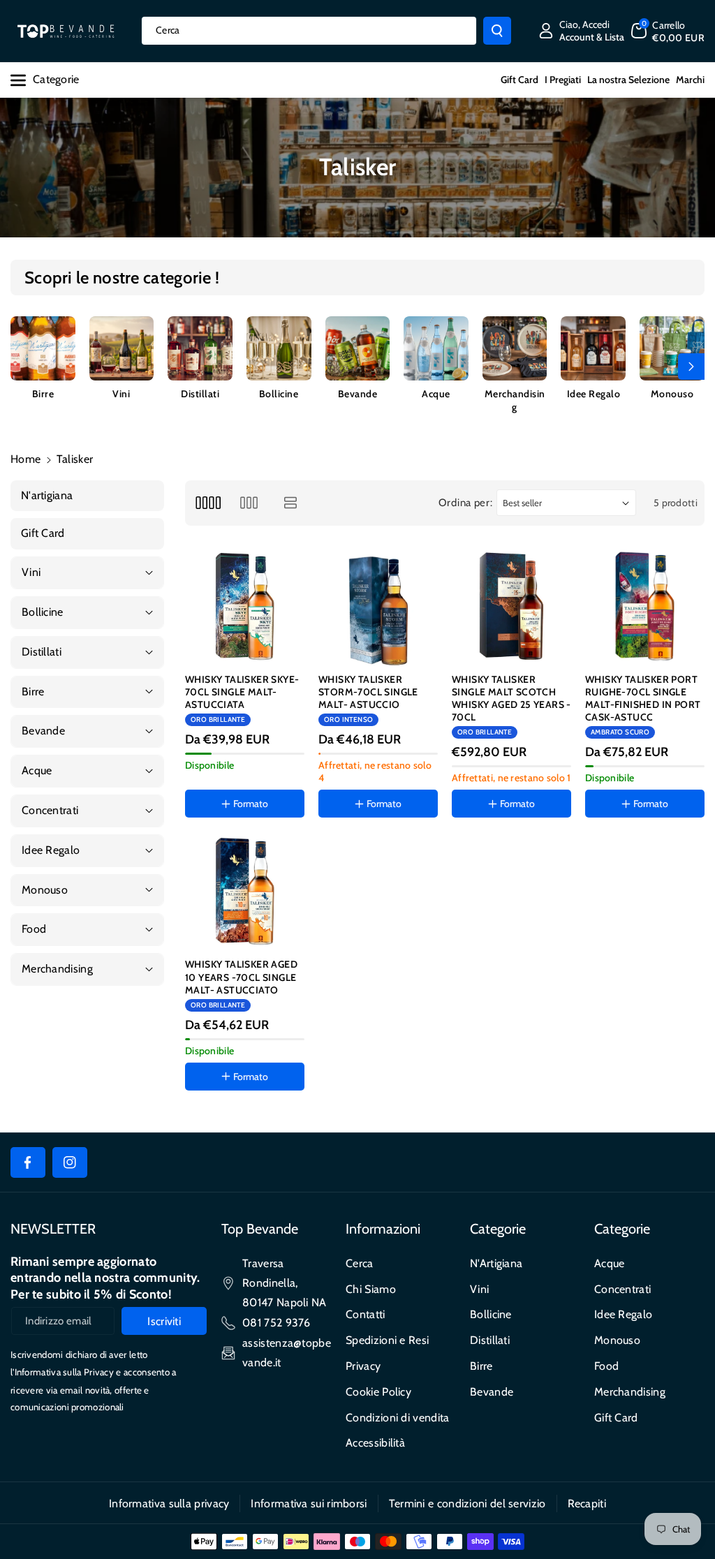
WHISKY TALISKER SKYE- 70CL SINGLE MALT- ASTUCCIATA (242, 692)
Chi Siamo (371, 1289)
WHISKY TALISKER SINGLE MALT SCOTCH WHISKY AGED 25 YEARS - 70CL (511, 698)
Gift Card (616, 1417)
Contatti (365, 1314)
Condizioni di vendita (397, 1417)
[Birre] (42, 348)
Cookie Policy (378, 1391)
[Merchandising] (514, 348)
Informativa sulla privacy (169, 1503)
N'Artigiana (496, 1263)
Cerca (360, 1263)
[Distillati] (200, 348)
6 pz (381, 844)
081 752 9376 (276, 1322)
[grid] (207, 503)
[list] (291, 503)
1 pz (342, 844)
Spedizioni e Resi (387, 1340)
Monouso (672, 393)
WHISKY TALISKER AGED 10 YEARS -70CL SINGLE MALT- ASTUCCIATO (241, 977)
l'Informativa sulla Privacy (62, 1371)
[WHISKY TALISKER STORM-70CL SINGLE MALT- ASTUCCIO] (378, 606)
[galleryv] (249, 503)
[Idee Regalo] (593, 348)
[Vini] (121, 348)
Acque (436, 393)
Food (606, 1366)
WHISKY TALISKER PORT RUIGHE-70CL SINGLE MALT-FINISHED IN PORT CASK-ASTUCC (642, 698)
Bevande (358, 393)
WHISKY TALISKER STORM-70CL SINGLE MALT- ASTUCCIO (368, 692)
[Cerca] (497, 31)
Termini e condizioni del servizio (467, 1503)
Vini (121, 393)
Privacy (363, 1366)
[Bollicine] (278, 348)
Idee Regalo (594, 393)
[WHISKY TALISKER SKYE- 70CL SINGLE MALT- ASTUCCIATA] (244, 606)
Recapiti (587, 1503)
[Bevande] (357, 348)
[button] (668, 30)
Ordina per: (465, 502)
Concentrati (622, 1289)
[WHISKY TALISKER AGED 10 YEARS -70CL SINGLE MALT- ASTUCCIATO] (244, 891)
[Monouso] (672, 348)
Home (25, 459)
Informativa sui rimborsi (309, 1503)
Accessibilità (375, 1442)
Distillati (200, 393)
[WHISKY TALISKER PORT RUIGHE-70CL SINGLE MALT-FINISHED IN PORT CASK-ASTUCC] (645, 606)
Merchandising (515, 400)
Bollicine (279, 393)
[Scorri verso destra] (691, 366)
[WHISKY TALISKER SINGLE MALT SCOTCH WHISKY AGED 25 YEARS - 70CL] (511, 606)
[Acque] (436, 348)
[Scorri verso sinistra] (23, 366)
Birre (43, 393)
